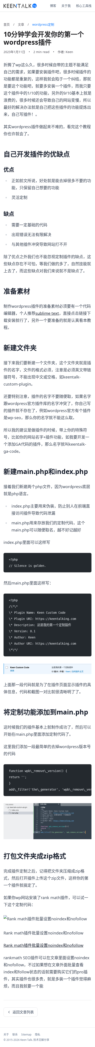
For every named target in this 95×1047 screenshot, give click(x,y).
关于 (6, 1034)
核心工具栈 (83, 6)
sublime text (47, 313)
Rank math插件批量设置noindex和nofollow (43, 945)
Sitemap (26, 1034)
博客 (53, 6)
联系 (15, 1034)
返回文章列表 (23, 1012)
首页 (7, 24)
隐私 (37, 1034)
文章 (21, 24)
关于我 (66, 6)
